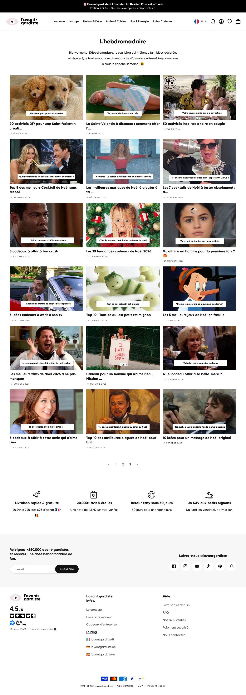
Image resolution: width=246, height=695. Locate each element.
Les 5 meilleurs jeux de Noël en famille (193, 315)
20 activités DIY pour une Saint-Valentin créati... (43, 126)
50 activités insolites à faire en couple (194, 124)
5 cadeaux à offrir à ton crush (34, 251)
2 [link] (123, 464)
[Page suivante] (137, 464)
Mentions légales (156, 686)
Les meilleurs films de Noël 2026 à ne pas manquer (43, 376)
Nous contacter (174, 635)
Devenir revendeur (99, 617)
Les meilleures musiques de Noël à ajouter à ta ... (121, 189)
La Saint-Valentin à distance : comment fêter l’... (123, 126)
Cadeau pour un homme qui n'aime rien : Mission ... (119, 376)
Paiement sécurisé (175, 627)
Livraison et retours (176, 605)
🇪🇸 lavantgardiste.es (100, 654)
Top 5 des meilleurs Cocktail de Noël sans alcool (43, 189)
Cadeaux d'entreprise (101, 624)
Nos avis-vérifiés (174, 620)
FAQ (166, 612)
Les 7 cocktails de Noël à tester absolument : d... (199, 189)
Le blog (91, 632)
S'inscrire (67, 569)
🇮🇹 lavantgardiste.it (100, 639)
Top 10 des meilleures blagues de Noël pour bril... (121, 440)
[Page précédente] (108, 464)
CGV (140, 686)
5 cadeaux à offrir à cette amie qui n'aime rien (43, 440)
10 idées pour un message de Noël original (197, 438)
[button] (92, 21)
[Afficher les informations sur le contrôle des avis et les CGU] (55, 629)
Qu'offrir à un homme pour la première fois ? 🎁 (199, 253)
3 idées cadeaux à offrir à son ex (36, 315)
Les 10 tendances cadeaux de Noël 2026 (118, 251)
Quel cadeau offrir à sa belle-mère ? (192, 374)
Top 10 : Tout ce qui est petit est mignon (118, 315)
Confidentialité (125, 686)
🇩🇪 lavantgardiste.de (101, 647)
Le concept (94, 609)
